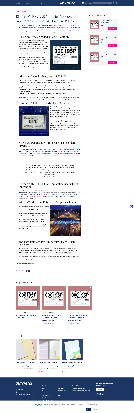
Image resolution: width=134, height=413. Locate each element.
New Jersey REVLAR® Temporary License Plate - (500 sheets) (108, 54)
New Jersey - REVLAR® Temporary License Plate (107, 21)
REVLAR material (47, 194)
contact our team (40, 196)
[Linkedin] (103, 394)
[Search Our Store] (110, 3)
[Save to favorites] (38, 288)
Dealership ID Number (48, 320)
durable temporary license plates (65, 149)
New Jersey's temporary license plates (58, 27)
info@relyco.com (22, 389)
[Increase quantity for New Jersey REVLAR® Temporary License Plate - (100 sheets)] (106, 45)
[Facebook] (97, 394)
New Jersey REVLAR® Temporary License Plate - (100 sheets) (108, 37)
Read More (19, 371)
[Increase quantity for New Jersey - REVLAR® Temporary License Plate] (106, 28)
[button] (18, 3)
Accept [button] (88, 409)
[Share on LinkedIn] (29, 271)
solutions (36, 191)
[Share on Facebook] (26, 271)
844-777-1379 (21, 392)
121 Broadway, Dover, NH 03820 (25, 394)
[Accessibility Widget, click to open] (131, 206)
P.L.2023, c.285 (39, 29)
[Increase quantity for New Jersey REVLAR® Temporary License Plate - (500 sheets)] (106, 62)
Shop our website (29, 196)
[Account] (113, 3)
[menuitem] (19, 3)
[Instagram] (100, 394)
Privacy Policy (40, 405)
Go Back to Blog (21, 11)
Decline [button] (95, 409)
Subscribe (99, 390)
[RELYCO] (67, 3)
